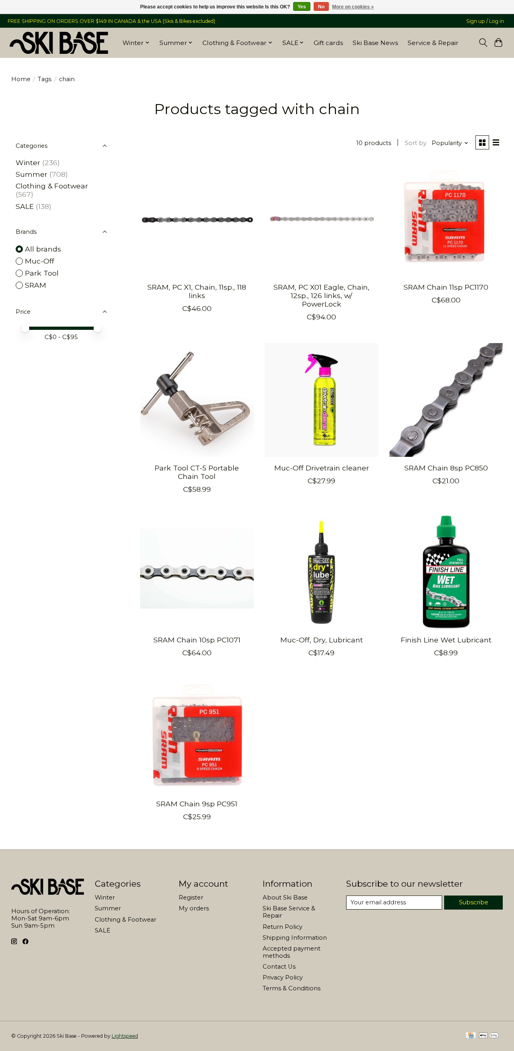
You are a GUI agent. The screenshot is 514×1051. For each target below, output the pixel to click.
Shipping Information (295, 937)
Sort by (415, 143)
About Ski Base (285, 897)
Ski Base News (375, 43)
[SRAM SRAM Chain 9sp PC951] (197, 736)
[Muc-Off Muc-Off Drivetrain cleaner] (321, 400)
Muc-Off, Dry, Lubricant (321, 640)
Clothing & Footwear (52, 186)
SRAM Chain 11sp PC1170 (446, 287)
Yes (302, 7)
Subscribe (473, 902)
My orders (194, 908)
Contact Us (279, 966)
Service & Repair (433, 43)
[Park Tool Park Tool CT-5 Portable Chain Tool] (197, 400)
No (321, 7)
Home (21, 79)
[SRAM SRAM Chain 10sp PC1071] (197, 572)
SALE (25, 206)
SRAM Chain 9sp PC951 (196, 803)
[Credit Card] (471, 1036)
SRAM (35, 285)
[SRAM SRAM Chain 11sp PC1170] (446, 219)
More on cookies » (353, 7)
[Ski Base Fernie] (59, 43)
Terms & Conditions (291, 988)
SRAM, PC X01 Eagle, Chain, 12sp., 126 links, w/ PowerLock (321, 295)
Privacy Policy (283, 977)
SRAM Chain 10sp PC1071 (197, 640)
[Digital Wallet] (489, 1036)
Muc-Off (39, 261)
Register (191, 897)
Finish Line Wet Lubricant (446, 640)
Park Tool (42, 273)
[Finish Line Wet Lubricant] (446, 572)
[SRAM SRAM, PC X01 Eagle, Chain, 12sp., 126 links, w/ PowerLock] (321, 219)
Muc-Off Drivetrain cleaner (321, 468)
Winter (28, 162)
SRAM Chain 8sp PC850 (446, 468)
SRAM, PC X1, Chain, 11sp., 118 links (196, 291)
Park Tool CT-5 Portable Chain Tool (197, 472)
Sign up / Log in (485, 21)
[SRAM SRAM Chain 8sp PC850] (446, 400)
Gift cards (328, 43)
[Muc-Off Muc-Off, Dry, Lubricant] (321, 572)
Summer (31, 174)
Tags (44, 79)
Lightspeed (125, 1036)
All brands (43, 249)
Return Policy (282, 926)
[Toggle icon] (483, 42)
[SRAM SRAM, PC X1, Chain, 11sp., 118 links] (197, 219)
